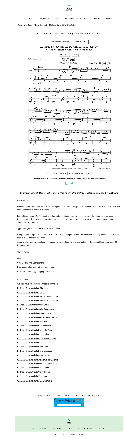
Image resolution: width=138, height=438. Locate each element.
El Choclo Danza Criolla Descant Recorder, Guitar (38, 317)
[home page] (69, 6)
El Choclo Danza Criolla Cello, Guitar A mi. (35, 309)
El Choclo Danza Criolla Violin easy (32, 376)
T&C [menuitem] (79, 428)
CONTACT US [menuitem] (96, 19)
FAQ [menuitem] (33, 428)
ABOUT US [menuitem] (102, 428)
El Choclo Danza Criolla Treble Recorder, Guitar (37, 359)
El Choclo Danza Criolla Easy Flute (32, 322)
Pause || (76, 55)
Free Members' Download (60, 42)
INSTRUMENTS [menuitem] (45, 19)
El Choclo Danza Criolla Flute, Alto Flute (34, 330)
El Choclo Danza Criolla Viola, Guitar (33, 368)
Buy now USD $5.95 (80, 42)
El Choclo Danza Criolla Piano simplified (34, 351)
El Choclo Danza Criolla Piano (30, 342)
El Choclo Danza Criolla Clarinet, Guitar (34, 313)
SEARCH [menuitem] (109, 19)
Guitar (41, 271)
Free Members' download (57, 173)
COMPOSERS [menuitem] (30, 19)
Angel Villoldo (38, 267)
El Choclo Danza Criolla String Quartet (33, 355)
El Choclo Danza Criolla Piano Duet (32, 347)
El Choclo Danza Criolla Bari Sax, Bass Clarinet (37, 296)
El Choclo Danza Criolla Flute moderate (34, 326)
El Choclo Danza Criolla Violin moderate (34, 380)
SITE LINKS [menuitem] (83, 19)
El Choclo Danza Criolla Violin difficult (33, 372)
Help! (87, 173)
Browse (20, 267)
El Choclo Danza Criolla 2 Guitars (31, 292)
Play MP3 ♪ (64, 55)
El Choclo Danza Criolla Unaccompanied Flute (37, 363)
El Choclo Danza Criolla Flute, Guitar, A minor (36, 338)
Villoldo (113, 192)
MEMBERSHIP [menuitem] (69, 19)
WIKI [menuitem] (57, 19)
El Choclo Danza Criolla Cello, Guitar (33, 305)
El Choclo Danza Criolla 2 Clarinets (32, 288)
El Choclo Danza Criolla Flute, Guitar (33, 334)
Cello (35, 271)
